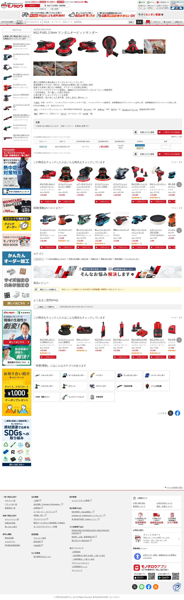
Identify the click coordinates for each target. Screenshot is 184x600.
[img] (13, 5)
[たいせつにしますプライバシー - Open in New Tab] (176, 587)
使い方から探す (11, 527)
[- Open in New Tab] (140, 518)
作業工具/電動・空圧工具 (78, 259)
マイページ (29, 9)
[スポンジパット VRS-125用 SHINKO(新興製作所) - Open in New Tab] (158, 220)
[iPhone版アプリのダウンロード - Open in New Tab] (144, 576)
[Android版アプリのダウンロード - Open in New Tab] (169, 576)
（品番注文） (19, 22)
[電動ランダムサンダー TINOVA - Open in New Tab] (121, 220)
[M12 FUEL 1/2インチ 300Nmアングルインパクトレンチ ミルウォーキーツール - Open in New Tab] (48, 330)
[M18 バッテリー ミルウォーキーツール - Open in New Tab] (85, 330)
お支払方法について (164, 503)
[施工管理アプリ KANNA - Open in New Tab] (16, 344)
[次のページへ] (179, 184)
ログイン (32, 5)
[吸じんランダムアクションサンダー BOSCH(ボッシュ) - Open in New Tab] (85, 220)
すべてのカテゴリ (33, 22)
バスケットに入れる (172, 132)
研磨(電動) (118, 259)
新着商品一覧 (10, 508)
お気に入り (178, 22)
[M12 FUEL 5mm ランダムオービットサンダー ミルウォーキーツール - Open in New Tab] (48, 174)
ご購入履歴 (54, 9)
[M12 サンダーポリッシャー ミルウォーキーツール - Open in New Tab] (158, 174)
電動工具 (94, 259)
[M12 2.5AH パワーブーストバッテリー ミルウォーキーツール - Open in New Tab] (158, 330)
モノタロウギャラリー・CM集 (45, 527)
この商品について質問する (46, 307)
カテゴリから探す (7, 22)
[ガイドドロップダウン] (163, 7)
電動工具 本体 (106, 259)
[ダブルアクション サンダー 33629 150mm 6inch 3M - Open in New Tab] (103, 174)
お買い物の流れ (139, 503)
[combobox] (85, 22)
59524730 (43, 147)
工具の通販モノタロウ (57, 259)
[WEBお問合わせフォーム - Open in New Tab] (142, 5)
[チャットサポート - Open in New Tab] (151, 5)
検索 (139, 22)
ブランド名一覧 (11, 504)
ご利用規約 (76, 552)
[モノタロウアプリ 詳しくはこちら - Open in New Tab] (156, 567)
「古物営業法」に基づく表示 (83, 559)
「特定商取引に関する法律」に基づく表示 (88, 556)
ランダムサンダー (132, 259)
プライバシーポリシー (80, 563)
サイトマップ (77, 570)
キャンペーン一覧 (12, 519)
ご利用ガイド (142, 498)
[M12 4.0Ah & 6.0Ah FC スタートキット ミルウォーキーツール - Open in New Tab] (139, 330)
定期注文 (42, 9)
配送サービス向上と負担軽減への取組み (49, 523)
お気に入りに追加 (147, 132)
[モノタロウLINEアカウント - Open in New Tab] (141, 589)
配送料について (139, 506)
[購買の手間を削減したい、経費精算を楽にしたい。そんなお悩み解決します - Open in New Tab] (107, 272)
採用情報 (34, 534)
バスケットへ (49, 201)
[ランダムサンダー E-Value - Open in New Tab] (66, 220)
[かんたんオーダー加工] (16, 306)
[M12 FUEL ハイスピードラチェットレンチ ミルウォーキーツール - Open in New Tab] (103, 330)
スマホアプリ (10, 542)
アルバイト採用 (40, 538)
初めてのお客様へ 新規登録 (56, 5)
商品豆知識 (9, 538)
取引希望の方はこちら (42, 557)
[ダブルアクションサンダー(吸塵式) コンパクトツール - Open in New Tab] (66, 330)
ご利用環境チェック (79, 567)
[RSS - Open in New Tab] (155, 589)
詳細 (130, 22)
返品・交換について (164, 506)
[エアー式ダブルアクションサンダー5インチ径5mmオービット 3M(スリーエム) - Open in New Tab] (85, 174)
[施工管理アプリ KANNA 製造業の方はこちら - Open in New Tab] (16, 365)
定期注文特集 (10, 523)
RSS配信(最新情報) (12, 545)
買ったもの (167, 22)
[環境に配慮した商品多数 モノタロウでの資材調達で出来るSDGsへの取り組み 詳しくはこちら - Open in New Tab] (16, 465)
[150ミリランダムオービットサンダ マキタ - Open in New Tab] (139, 220)
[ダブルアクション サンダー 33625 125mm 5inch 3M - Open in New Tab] (66, 174)
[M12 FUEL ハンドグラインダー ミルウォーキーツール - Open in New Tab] (121, 330)
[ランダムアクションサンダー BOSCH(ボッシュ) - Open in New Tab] (48, 220)
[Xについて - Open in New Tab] (134, 589)
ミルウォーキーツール (42, 29)
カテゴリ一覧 (10, 501)
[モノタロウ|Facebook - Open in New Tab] (148, 589)
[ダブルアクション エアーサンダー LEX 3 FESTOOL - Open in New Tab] (121, 174)
